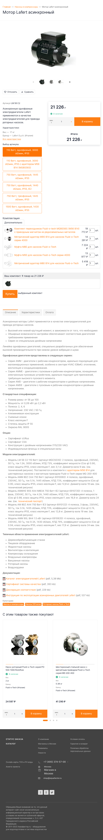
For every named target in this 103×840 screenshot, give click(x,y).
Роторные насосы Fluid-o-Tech (56, 604)
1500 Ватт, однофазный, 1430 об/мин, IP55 (22, 208)
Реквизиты (43, 748)
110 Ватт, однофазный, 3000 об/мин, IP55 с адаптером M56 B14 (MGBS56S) (22, 164)
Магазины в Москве (47, 744)
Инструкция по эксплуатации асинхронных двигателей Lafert (40, 595)
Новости (42, 753)
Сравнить (29, 92)
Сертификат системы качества (23, 584)
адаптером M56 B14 (78, 470)
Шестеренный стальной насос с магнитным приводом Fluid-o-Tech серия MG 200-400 (73, 670)
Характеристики (31, 312)
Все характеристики (12, 139)
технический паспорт (30, 501)
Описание (10, 312)
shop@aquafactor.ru (52, 778)
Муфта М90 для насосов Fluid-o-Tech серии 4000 (42, 255)
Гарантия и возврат (79, 744)
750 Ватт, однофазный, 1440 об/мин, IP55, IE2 (22, 187)
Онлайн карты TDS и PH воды (19, 762)
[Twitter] (52, 792)
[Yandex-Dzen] (40, 792)
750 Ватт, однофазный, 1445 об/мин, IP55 (22, 176)
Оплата (49, 312)
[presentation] (33, 81)
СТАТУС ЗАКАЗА (14, 739)
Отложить (12, 92)
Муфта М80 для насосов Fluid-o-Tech (35, 246)
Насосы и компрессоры (13, 604)
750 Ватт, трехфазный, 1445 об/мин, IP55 (22, 198)
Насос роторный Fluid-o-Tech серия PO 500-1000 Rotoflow (25, 668)
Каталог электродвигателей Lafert (25, 578)
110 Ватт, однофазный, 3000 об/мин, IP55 (22, 152)
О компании (43, 739)
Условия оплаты (77, 739)
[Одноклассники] (46, 792)
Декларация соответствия (21, 589)
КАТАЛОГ (11, 744)
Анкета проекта (13, 767)
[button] (45, 720)
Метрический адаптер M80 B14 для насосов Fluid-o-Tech (46, 263)
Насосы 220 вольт (33, 604)
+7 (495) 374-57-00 (54, 761)
